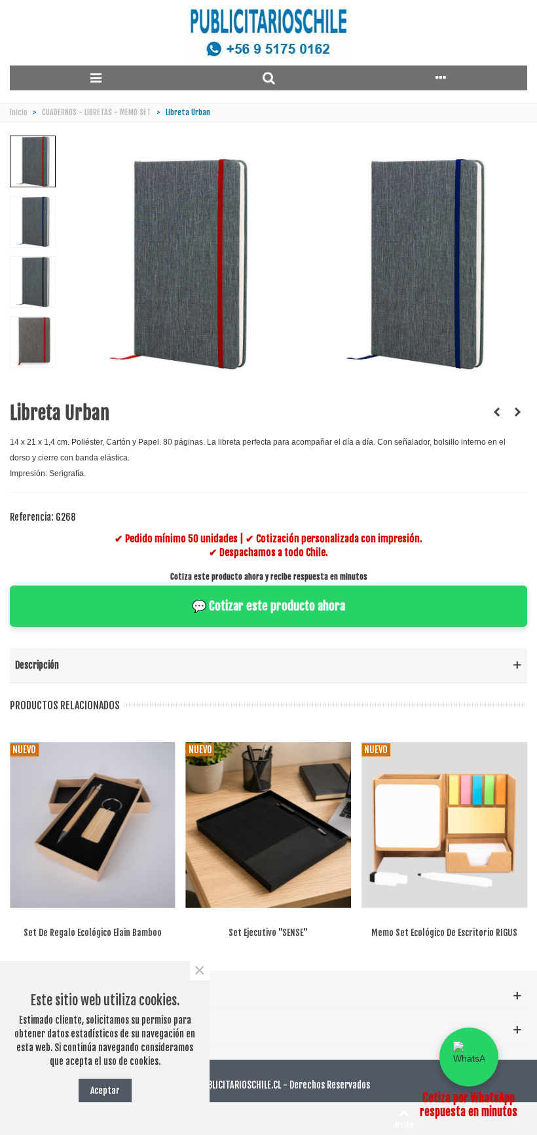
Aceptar (105, 1090)
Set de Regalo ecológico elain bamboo (93, 932)
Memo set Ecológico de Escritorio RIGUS (444, 932)
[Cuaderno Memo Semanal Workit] (517, 412)
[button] (468, 1057)
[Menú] (96, 77)
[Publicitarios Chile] (268, 33)
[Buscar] (268, 77)
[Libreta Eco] (496, 412)
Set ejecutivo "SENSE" (268, 932)
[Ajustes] (441, 77)
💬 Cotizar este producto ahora (268, 606)
